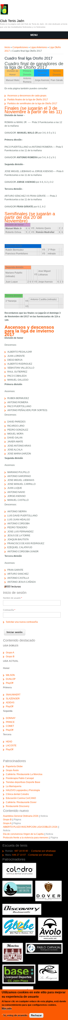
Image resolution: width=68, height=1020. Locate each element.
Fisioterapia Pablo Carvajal (20, 778)
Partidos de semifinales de (21, 103)
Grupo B (10, 656)
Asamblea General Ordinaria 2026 (20, 816)
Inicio (7, 47)
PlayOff (9, 683)
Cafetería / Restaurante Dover (21, 802)
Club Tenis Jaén (12, 21)
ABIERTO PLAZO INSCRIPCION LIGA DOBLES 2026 (30, 827)
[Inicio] (4, 13)
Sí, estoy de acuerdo (15, 1015)
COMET (10, 726)
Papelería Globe (14, 766)
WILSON (10, 675)
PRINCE (10, 722)
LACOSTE (11, 745)
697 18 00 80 (21, 851)
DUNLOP (10, 679)
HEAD (9, 741)
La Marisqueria (13, 786)
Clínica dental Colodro (17, 794)
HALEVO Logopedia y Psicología (23, 790)
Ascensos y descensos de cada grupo (26, 95)
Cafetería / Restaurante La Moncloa (24, 774)
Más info (7, 1008)
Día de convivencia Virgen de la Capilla (23, 834)
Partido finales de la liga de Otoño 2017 (27, 99)
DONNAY (10, 718)
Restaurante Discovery (17, 806)
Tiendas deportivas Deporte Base (23, 782)
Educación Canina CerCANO (21, 798)
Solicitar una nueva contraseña (22, 622)
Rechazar (36, 1015)
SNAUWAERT (13, 694)
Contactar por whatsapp (43, 851)
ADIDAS (10, 702)
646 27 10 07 (19, 855)
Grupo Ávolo (12, 770)
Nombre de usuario (12, 598)
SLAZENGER (13, 698)
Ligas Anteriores (38, 47)
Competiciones (20, 47)
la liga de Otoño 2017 (46, 103)
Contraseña (9, 610)
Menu (34, 35)
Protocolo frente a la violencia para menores (25, 837)
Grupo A (10, 652)
